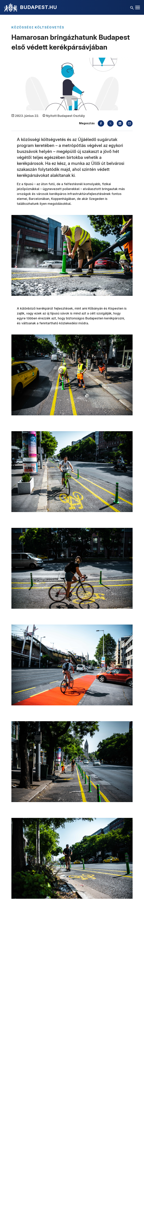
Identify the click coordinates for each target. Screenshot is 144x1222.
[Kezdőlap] (10, 7)
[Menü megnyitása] (137, 7)
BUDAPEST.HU (38, 7)
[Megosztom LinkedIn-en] (120, 123)
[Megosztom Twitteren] (110, 123)
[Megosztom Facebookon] (101, 123)
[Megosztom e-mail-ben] (129, 123)
